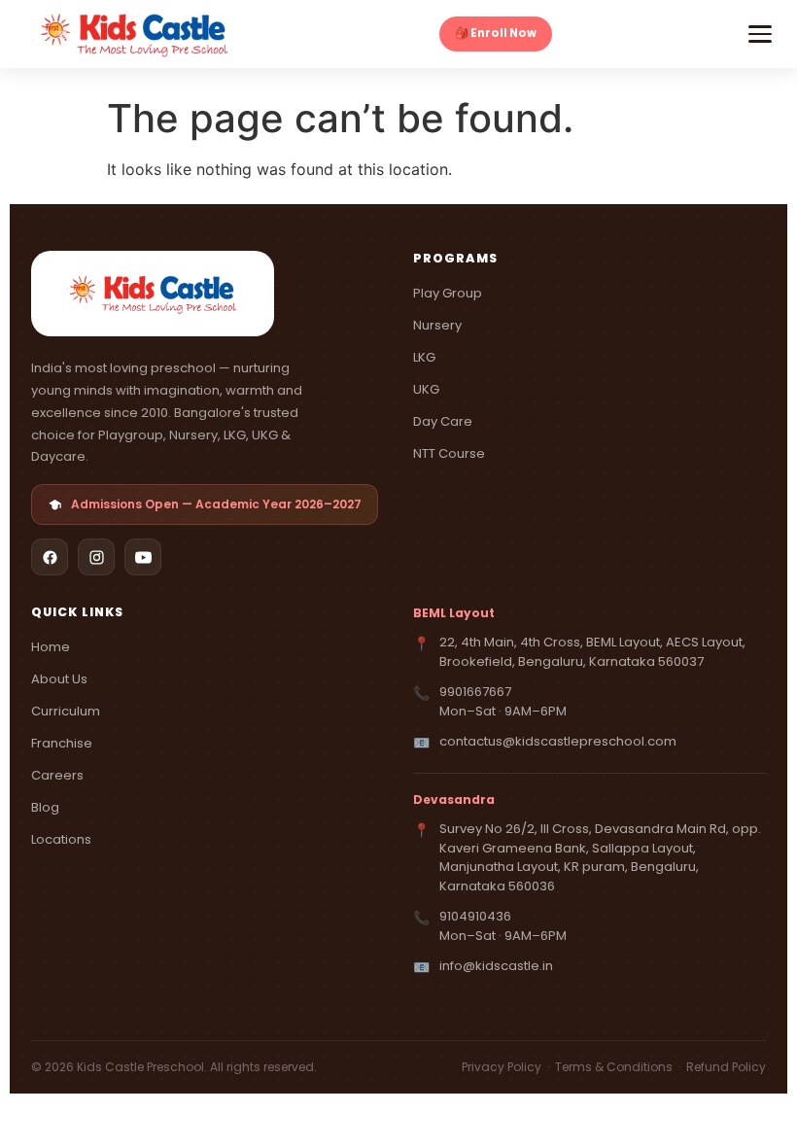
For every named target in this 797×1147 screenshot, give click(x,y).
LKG (424, 357)
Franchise (61, 743)
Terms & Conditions (615, 1067)
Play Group (447, 293)
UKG (426, 389)
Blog (45, 807)
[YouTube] (142, 557)
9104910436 (475, 916)
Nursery (437, 325)
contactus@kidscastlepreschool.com (557, 741)
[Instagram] (96, 557)
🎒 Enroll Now (496, 33)
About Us (59, 679)
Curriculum (65, 711)
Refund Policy (726, 1067)
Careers (57, 775)
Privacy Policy (503, 1067)
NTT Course (449, 453)
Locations (61, 839)
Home (50, 647)
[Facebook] (49, 557)
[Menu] (760, 34)
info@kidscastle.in (496, 965)
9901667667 (475, 691)
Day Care (442, 421)
